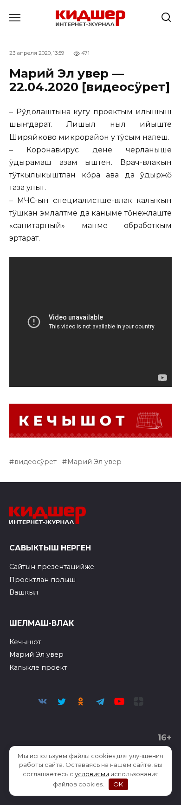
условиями (92, 774)
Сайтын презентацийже (51, 567)
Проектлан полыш (42, 580)
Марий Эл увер (94, 462)
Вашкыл (23, 592)
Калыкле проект (38, 667)
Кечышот (25, 642)
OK (118, 784)
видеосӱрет (35, 462)
